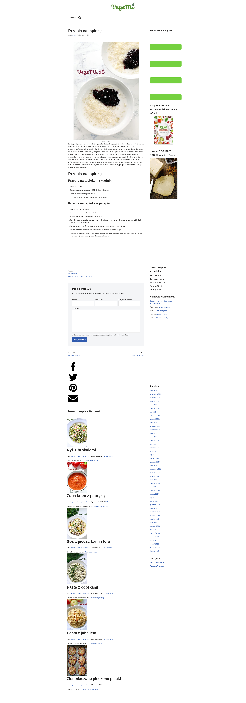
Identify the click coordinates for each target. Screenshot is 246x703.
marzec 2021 (154, 451)
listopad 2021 (154, 423)
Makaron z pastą (164, 307)
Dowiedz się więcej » (92, 460)
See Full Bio (72, 273)
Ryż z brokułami (81, 450)
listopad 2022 (154, 390)
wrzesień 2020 (155, 472)
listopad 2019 (154, 508)
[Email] (73, 402)
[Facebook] (73, 371)
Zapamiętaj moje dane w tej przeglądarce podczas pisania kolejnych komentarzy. (101, 335)
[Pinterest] (73, 392)
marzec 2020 (154, 494)
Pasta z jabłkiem (81, 633)
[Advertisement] (164, 233)
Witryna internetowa (125, 300)
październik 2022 (156, 394)
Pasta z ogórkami (82, 587)
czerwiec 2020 (155, 483)
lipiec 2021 (153, 437)
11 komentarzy (108, 685)
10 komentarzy (108, 639)
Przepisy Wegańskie (83, 456)
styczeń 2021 (154, 458)
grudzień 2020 (155, 462)
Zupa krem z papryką (86, 496)
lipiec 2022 (153, 405)
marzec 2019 (154, 537)
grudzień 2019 (155, 505)
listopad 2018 (154, 551)
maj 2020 (153, 487)
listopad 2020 (154, 465)
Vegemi (74, 35)
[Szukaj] (80, 17)
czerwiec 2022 (155, 408)
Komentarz (76, 308)
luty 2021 (153, 455)
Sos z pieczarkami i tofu (88, 541)
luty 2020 (153, 497)
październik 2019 (156, 512)
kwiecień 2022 (155, 415)
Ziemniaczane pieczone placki (94, 679)
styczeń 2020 (154, 501)
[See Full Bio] (78, 273)
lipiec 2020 (153, 480)
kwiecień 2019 (155, 533)
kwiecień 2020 (155, 490)
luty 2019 (153, 540)
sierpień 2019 (154, 519)
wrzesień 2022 (155, 398)
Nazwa (74, 300)
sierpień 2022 (154, 401)
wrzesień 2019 (155, 515)
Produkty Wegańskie (157, 562)
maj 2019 (153, 530)
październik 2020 (156, 469)
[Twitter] (73, 381)
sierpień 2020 (154, 476)
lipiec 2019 (153, 522)
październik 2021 (156, 426)
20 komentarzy (108, 456)
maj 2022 (153, 412)
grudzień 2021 (155, 419)
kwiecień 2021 (155, 447)
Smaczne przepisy (156, 301)
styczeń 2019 (154, 544)
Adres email (99, 300)
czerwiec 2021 (155, 440)
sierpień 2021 (154, 433)
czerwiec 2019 (155, 526)
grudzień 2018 (155, 547)
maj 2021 (153, 444)
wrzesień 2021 (155, 430)
